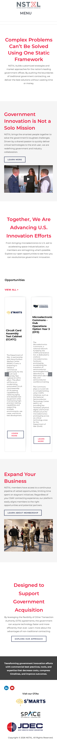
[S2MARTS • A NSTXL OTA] (31, 698)
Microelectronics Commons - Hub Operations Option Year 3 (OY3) (43, 325)
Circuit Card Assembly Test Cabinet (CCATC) (14, 335)
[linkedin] (6, 688)
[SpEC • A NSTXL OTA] (30, 711)
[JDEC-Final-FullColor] (25, 721)
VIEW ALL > (11, 289)
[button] (7, 374)
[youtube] (12, 688)
